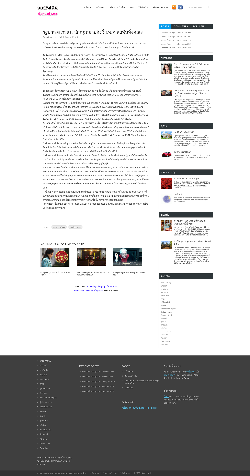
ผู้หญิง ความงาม (166, 312)
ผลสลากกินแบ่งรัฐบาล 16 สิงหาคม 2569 (176, 32)
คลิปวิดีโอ (164, 292)
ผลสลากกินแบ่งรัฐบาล (168, 309)
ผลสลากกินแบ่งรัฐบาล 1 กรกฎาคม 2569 (176, 44)
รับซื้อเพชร (126, 407)
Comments (181, 26)
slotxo (154, 407)
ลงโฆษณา (100, 7)
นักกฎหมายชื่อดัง (59, 227)
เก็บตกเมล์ (164, 334)
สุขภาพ (163, 322)
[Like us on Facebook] (180, 7)
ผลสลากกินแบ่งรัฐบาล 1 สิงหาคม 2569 (175, 36)
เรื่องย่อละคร (165, 341)
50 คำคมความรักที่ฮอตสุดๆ (186, 178)
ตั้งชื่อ (166, 396)
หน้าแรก (87, 7)
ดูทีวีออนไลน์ (165, 302)
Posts (165, 26)
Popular (198, 26)
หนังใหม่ (164, 328)
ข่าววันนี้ (58, 37)
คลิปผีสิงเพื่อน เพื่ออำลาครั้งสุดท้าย (88, 290)
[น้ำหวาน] (47, 15)
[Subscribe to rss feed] (174, 7)
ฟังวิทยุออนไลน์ (166, 315)
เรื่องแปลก (164, 344)
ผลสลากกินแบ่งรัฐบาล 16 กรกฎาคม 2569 (176, 40)
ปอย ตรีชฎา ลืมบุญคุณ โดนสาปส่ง (102, 286)
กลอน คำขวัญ (166, 283)
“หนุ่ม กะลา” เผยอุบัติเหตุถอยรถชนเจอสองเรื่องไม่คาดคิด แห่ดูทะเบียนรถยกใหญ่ (191, 93)
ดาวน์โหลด (165, 296)
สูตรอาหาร (164, 325)
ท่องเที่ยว (164, 305)
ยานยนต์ (164, 318)
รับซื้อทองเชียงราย (141, 407)
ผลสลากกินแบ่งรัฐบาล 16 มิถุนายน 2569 (176, 48)
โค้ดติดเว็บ (143, 7)
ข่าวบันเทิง (164, 289)
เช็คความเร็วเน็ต (117, 7)
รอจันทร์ (178, 194)
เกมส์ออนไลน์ (166, 331)
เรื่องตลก (164, 338)
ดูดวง (162, 299)
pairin (49, 37)
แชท (132, 7)
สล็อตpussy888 (160, 7)
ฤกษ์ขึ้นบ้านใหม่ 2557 (184, 132)
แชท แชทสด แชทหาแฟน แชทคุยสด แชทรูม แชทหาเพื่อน (141, 382)
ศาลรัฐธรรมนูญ (75, 227)
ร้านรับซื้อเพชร (170, 374)
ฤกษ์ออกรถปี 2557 (182, 152)
